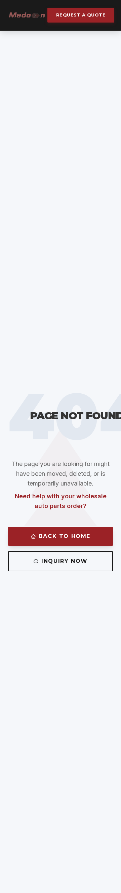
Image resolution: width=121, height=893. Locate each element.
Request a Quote (81, 14)
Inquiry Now (64, 561)
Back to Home (64, 536)
